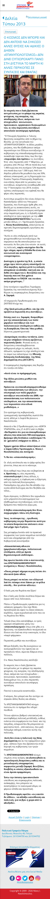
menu (3, 5)
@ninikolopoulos (25, 882)
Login (27, 817)
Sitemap (36, 817)
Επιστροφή (10, 31)
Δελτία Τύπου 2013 (14, 21)
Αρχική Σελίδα (15, 817)
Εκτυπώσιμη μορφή (37, 17)
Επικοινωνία (25, 820)
